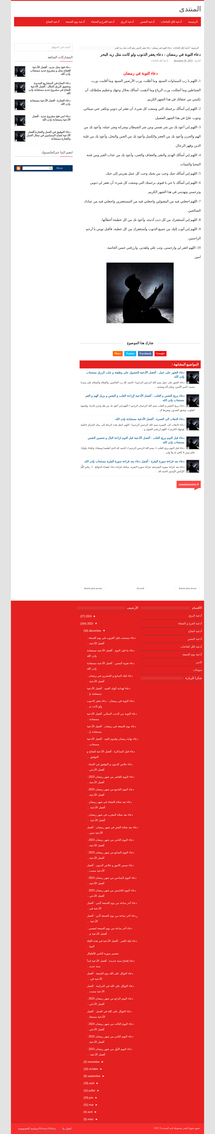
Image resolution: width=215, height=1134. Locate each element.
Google (160, 353)
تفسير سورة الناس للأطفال (103, 953)
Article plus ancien (93, 588)
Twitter (130, 353)
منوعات (197, 669)
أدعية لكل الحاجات (159, 60)
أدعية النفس (194, 638)
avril (90, 1111)
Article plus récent (187, 588)
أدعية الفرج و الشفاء (190, 623)
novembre (93, 1061)
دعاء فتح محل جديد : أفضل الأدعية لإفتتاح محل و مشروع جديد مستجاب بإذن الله (50, 70)
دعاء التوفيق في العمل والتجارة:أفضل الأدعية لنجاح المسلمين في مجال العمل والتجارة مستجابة (48, 135)
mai (90, 1104)
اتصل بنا (67, 1128)
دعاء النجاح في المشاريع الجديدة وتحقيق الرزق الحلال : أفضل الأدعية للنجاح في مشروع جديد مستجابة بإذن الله (50, 88)
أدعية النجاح (195, 631)
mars (90, 1119)
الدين (199, 662)
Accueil (140, 588)
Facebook (145, 353)
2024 (88, 616)
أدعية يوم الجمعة (192, 654)
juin (90, 1097)
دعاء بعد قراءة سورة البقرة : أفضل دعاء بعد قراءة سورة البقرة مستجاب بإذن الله (134, 461)
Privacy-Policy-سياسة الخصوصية (37, 1128)
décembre (94, 630)
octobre (93, 1068)
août (91, 1083)
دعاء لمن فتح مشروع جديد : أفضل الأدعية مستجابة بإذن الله (51, 118)
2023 (89, 623)
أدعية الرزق (195, 615)
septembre (93, 1076)
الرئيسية (193, 21)
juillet (91, 1090)
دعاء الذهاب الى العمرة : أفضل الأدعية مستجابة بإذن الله (149, 419)
